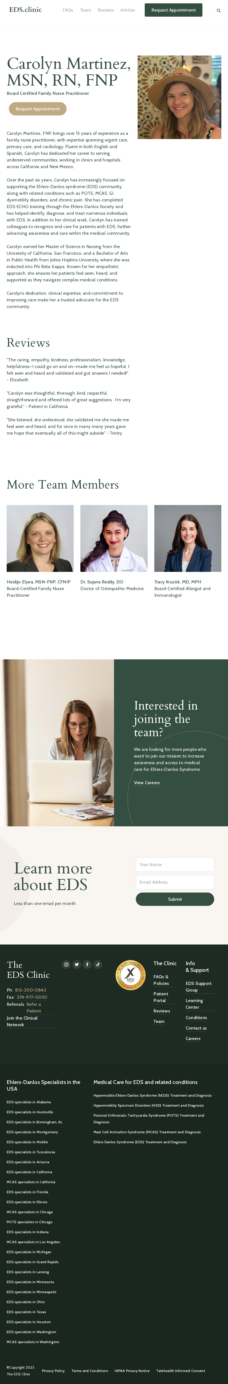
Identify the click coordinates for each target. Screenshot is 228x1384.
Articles (127, 10)
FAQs (68, 10)
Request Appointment (38, 108)
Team (85, 10)
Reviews (106, 10)
